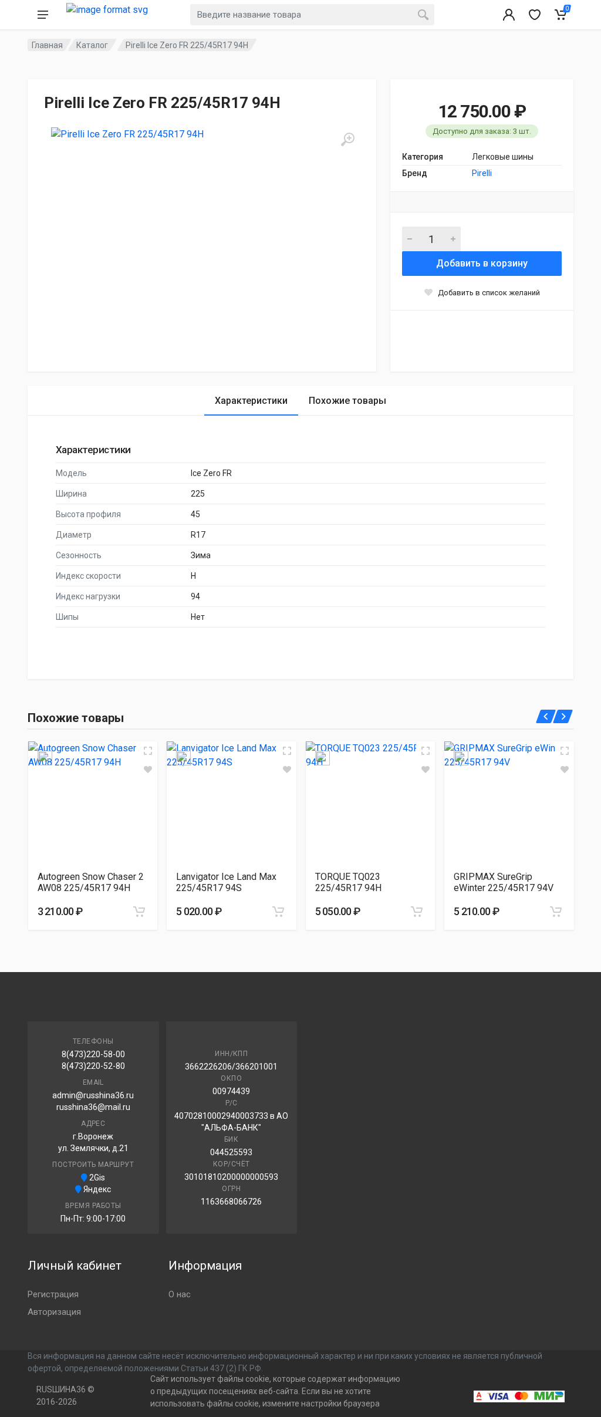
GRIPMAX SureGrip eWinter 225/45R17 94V (503, 882)
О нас (179, 1294)
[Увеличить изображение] (148, 750)
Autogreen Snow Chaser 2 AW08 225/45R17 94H (91, 882)
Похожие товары (347, 400)
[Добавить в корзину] (139, 911)
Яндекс (96, 1189)
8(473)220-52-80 (93, 1066)
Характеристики (251, 400)
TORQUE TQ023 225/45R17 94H (348, 882)
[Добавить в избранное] (148, 769)
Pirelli (482, 173)
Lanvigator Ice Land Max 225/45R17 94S (226, 882)
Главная (47, 45)
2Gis (96, 1177)
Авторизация (54, 1312)
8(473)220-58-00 (93, 1054)
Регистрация (53, 1294)
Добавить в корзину (482, 263)
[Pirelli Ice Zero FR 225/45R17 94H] (162, 238)
